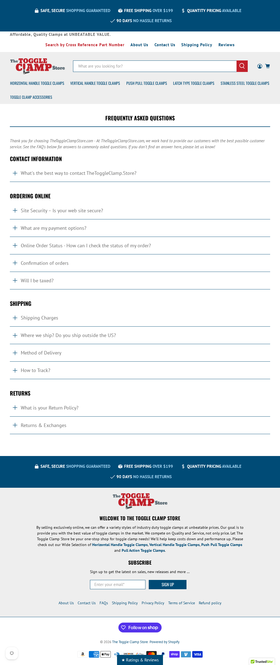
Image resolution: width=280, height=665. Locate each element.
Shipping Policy (196, 44)
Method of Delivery (41, 353)
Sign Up (168, 584)
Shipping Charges (39, 318)
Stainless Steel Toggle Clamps (245, 83)
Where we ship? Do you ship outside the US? (68, 335)
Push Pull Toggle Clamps (146, 83)
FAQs (104, 602)
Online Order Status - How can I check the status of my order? (86, 245)
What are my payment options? (53, 228)
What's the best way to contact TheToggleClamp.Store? (78, 173)
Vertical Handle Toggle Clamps (95, 83)
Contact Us (164, 44)
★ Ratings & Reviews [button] (140, 660)
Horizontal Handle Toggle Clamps (37, 83)
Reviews (226, 44)
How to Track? (35, 370)
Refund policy (210, 602)
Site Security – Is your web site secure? (62, 210)
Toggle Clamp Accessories (31, 97)
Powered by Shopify (164, 642)
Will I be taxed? (37, 280)
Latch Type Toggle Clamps (193, 83)
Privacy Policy (153, 602)
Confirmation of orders (45, 263)
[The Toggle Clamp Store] (37, 66)
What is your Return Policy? (49, 408)
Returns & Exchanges (43, 425)
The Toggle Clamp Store (130, 642)
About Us (139, 44)
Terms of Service (181, 602)
